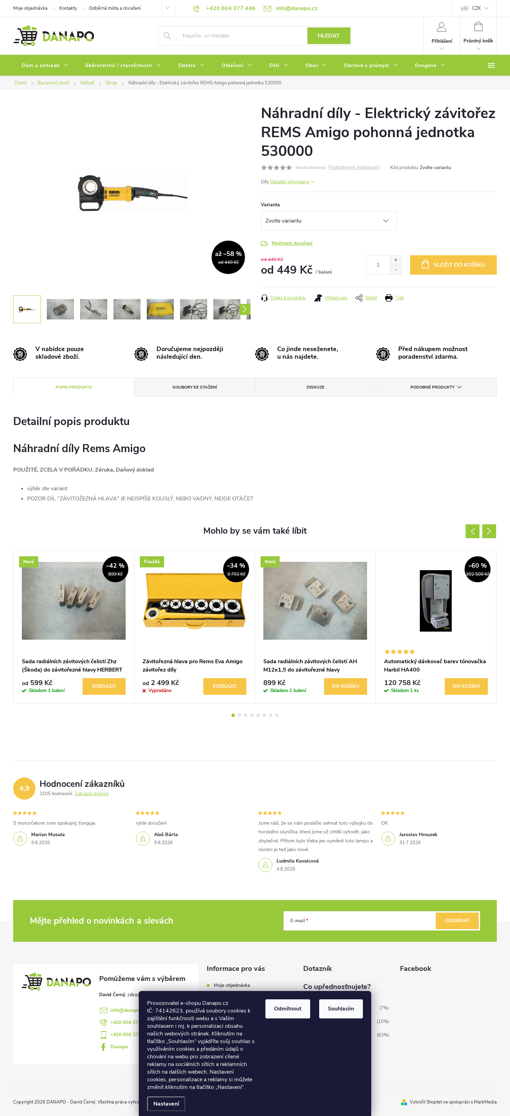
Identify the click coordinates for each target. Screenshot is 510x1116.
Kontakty (68, 8)
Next (489, 531)
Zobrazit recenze (92, 794)
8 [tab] (277, 715)
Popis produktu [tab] (74, 387)
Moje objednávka (30, 8)
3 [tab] (245, 715)
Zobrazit (104, 686)
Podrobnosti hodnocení (354, 167)
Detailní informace (289, 181)
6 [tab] (264, 715)
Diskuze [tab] (315, 387)
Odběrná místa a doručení (115, 8)
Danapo (119, 1046)
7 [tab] (270, 715)
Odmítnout (287, 1009)
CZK (476, 8)
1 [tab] (233, 715)
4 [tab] (252, 715)
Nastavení (166, 1104)
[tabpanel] (74, 627)
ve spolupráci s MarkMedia (470, 1102)
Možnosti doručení (292, 243)
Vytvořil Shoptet (426, 1102)
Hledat (329, 36)
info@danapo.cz (128, 1010)
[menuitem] (45, 65)
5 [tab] (258, 715)
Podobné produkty (432, 387)
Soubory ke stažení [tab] (194, 387)
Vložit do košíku (459, 265)
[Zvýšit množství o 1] (395, 260)
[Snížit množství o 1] (395, 269)
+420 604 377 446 (130, 1022)
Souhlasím (341, 1009)
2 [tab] (239, 715)
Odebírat (457, 920)
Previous (472, 531)
